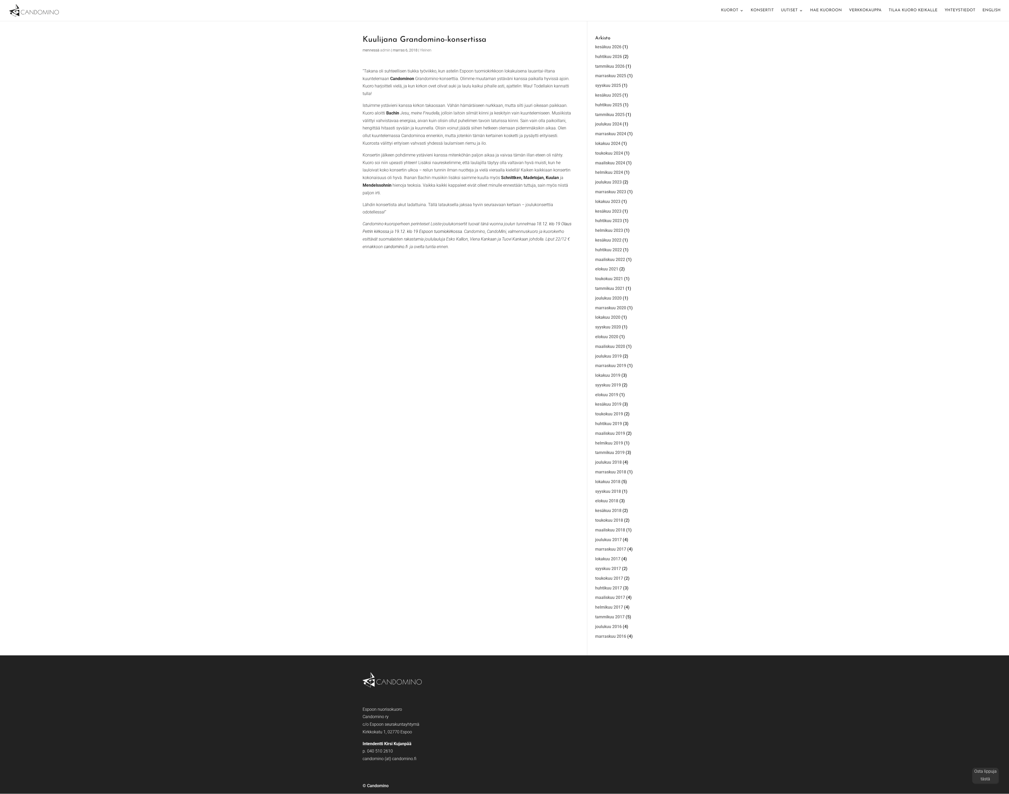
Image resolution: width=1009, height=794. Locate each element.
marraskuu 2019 (610, 365)
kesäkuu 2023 (608, 211)
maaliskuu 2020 (610, 346)
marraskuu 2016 (610, 636)
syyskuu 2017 (608, 568)
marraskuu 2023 (610, 191)
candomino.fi (396, 246)
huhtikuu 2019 (608, 423)
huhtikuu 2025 (608, 104)
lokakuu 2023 (607, 201)
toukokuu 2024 (609, 153)
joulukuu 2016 (608, 626)
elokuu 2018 (606, 500)
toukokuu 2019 (609, 413)
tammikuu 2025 (610, 114)
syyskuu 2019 (608, 385)
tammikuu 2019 (610, 452)
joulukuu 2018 (608, 462)
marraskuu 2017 (610, 549)
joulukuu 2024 (608, 124)
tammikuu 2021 (610, 288)
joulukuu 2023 (608, 182)
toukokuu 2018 (609, 520)
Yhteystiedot (960, 10)
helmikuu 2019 (609, 443)
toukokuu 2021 (609, 278)
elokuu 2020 (606, 336)
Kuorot (729, 10)
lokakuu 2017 (607, 558)
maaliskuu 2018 (610, 529)
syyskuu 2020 (608, 327)
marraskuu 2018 (610, 471)
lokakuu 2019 (607, 375)
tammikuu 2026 (610, 66)
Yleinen (425, 50)
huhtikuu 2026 (608, 56)
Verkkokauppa (865, 10)
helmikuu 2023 (609, 230)
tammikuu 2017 (610, 616)
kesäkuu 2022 (608, 240)
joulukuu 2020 (608, 298)
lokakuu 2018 (607, 481)
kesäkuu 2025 (608, 95)
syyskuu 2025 (608, 85)
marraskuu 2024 (610, 133)
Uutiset (789, 10)
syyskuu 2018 (608, 491)
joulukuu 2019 (608, 356)
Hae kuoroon (826, 10)
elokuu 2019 (606, 394)
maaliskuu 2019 (610, 433)
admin (385, 50)
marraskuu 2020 (610, 307)
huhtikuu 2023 (608, 220)
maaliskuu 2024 (610, 162)
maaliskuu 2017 (610, 597)
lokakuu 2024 (607, 143)
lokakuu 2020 (607, 317)
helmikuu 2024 (609, 172)
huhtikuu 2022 (608, 249)
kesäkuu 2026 (608, 46)
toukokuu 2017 (609, 578)
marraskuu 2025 (610, 75)
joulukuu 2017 (608, 539)
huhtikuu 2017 (608, 588)
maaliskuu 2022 (610, 259)
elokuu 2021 (606, 269)
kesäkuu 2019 (608, 404)
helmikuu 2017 (609, 607)
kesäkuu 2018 (608, 510)
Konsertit (762, 10)
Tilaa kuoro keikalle (913, 10)
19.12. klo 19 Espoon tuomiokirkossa (428, 231)
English (991, 10)
